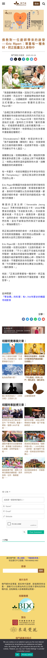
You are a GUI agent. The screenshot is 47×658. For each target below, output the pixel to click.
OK (17, 654)
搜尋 (41, 571)
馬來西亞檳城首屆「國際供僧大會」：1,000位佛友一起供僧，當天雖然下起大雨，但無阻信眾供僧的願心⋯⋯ (34, 448)
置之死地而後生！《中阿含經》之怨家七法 (12, 397)
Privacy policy (27, 654)
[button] (3, 3)
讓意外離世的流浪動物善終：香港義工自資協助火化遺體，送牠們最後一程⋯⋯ (12, 447)
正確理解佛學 (29, 396)
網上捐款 (21, 558)
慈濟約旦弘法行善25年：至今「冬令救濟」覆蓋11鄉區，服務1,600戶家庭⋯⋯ (12, 424)
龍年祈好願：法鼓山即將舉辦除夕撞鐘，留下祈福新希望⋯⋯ (34, 422)
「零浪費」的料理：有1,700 (16, 296)
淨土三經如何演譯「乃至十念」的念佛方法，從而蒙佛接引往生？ (12, 359)
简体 (36, 3)
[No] (44, 648)
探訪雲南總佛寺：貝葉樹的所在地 (34, 471)
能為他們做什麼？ (9, 377)
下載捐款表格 (32, 558)
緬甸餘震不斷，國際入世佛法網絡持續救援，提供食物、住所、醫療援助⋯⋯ (12, 474)
